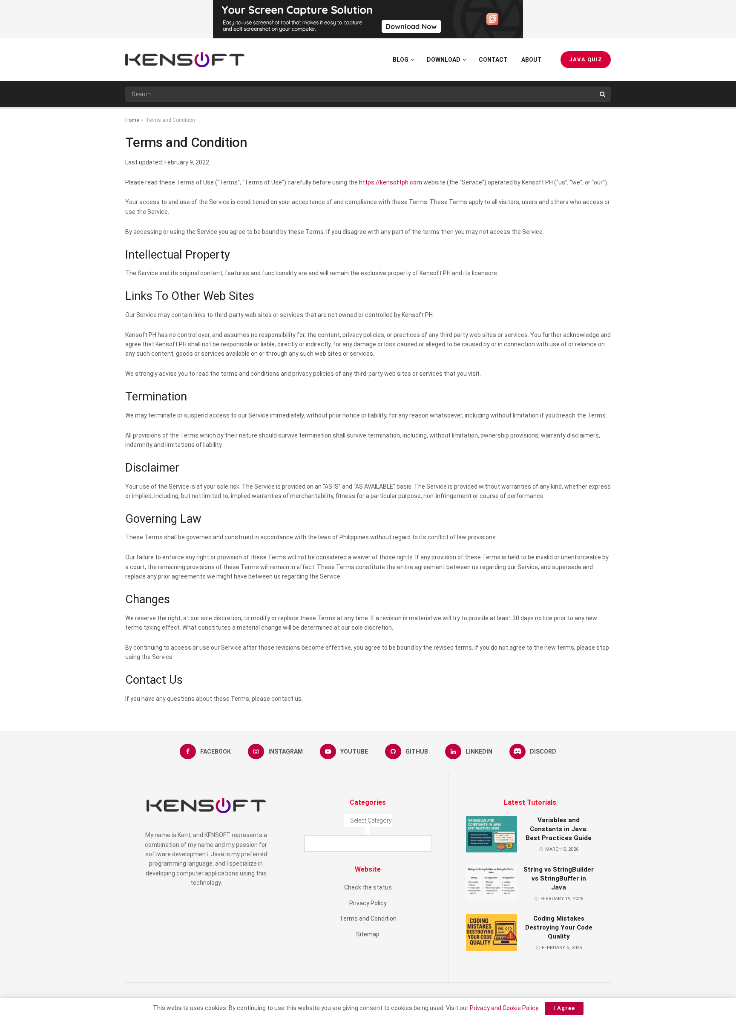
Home (132, 120)
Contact (493, 59)
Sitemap (368, 934)
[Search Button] (603, 94)
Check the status (368, 887)
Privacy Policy (368, 903)
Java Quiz (585, 59)
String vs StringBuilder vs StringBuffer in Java (558, 878)
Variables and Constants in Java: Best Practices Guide (559, 829)
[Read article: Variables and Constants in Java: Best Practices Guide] (491, 834)
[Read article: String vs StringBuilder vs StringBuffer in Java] (491, 883)
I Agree (564, 1008)
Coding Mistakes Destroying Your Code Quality (558, 927)
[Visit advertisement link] (368, 19)
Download (443, 59)
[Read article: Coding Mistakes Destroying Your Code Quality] (491, 932)
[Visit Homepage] (184, 60)
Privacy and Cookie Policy (504, 1008)
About (531, 59)
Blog (400, 59)
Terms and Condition (170, 120)
